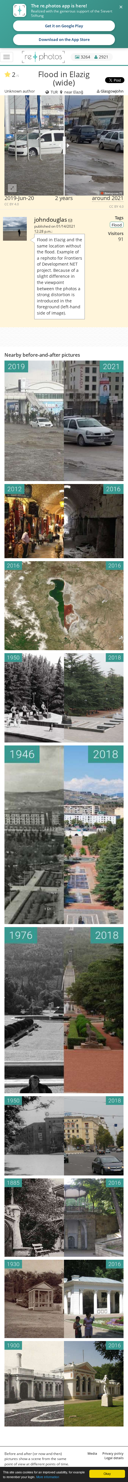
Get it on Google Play (64, 25)
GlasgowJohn (112, 91)
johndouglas (51, 219)
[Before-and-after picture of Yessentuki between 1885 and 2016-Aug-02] (64, 1217)
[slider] (64, 145)
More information (47, 1477)
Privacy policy (113, 1453)
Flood (117, 225)
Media (92, 1453)
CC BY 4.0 (11, 204)
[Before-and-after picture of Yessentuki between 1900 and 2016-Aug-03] (64, 1384)
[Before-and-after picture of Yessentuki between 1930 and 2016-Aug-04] (64, 1299)
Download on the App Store (64, 39)
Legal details (114, 1458)
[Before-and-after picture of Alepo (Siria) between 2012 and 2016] (64, 521)
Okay (107, 1473)
